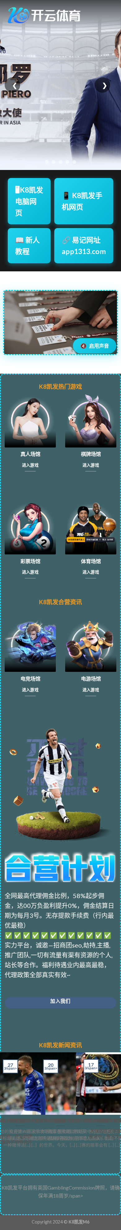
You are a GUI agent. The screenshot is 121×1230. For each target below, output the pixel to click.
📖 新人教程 (27, 245)
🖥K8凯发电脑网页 (29, 201)
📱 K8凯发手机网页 (82, 201)
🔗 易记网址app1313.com (84, 245)
